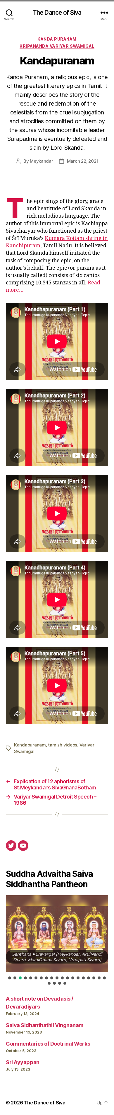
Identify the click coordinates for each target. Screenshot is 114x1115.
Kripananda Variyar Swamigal (57, 46)
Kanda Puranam (57, 38)
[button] (9, 977)
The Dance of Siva (57, 12)
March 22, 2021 (82, 161)
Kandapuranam (30, 745)
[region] (57, 940)
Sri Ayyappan (22, 1062)
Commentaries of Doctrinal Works (48, 1044)
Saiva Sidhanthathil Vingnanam (45, 1025)
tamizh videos (62, 745)
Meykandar (41, 161)
